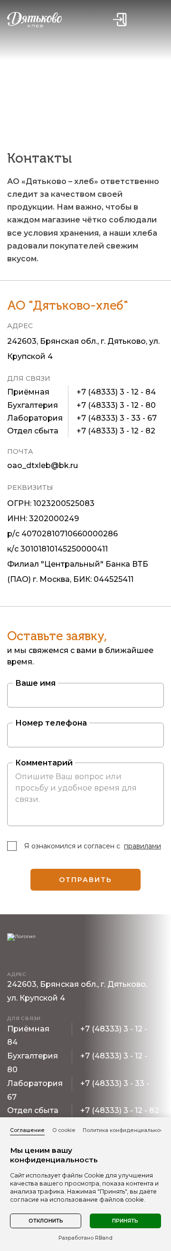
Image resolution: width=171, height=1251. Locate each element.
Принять (125, 1221)
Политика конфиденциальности (126, 1130)
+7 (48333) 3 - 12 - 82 (115, 430)
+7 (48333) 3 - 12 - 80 (116, 405)
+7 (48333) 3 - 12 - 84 (116, 391)
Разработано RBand (85, 1238)
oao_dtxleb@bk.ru (42, 465)
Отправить (86, 879)
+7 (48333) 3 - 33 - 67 (116, 418)
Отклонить (45, 1221)
